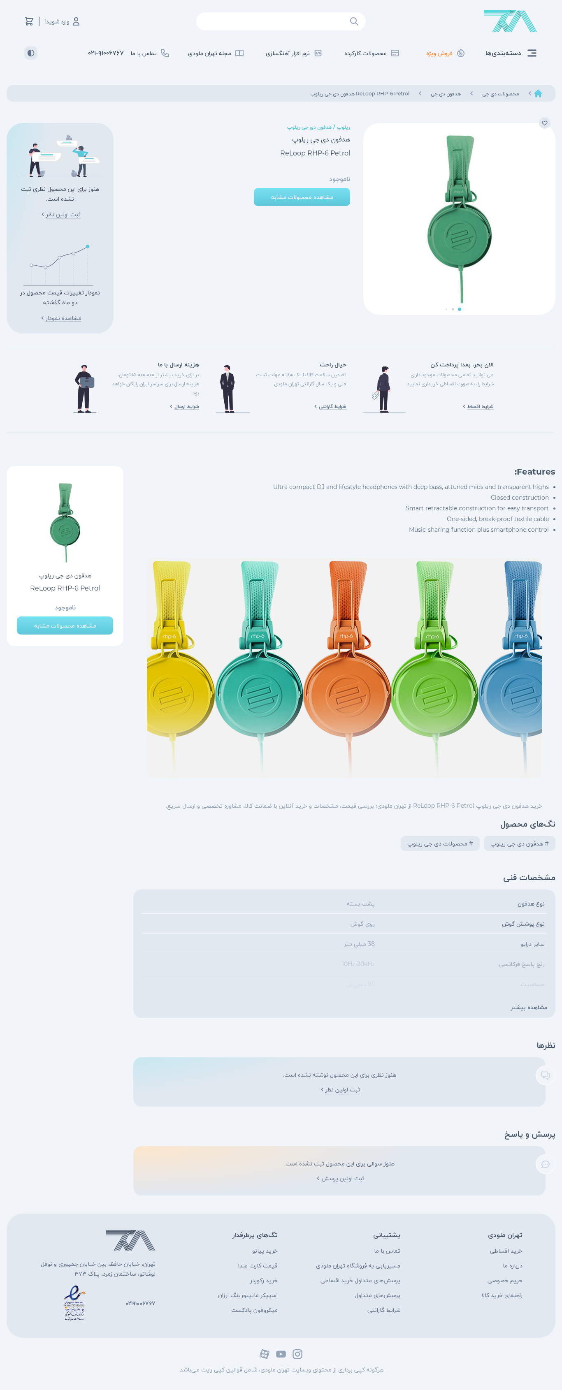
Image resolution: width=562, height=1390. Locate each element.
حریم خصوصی (505, 1280)
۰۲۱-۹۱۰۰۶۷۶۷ (106, 53)
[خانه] (538, 93)
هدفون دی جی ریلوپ (309, 127)
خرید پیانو (265, 1250)
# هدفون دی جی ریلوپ (519, 843)
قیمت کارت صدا (258, 1265)
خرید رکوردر (264, 1280)
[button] (459, 309)
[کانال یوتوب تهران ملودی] (281, 1354)
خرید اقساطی (506, 1250)
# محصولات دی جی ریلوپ (440, 843)
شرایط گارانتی (383, 1310)
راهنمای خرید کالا (502, 1295)
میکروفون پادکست (254, 1310)
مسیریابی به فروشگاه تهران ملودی (358, 1265)
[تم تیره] (30, 53)
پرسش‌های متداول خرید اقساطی (360, 1280)
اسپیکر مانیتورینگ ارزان (248, 1295)
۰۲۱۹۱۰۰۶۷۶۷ (140, 1303)
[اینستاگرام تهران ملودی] (297, 1354)
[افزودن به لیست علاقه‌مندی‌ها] (544, 123)
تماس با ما (387, 1250)
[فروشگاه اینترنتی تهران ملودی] (510, 21)
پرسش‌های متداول (377, 1295)
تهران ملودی (505, 1235)
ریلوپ (343, 127)
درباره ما (513, 1265)
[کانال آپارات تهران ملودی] (264, 1354)
